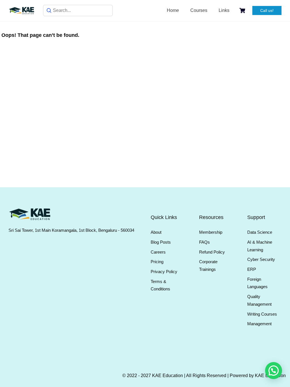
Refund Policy (212, 252)
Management (259, 323)
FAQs (204, 242)
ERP (251, 269)
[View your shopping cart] (243, 10)
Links (224, 10)
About (156, 232)
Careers (158, 252)
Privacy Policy (164, 271)
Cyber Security (261, 259)
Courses (198, 10)
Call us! (267, 10)
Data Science (259, 232)
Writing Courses (262, 314)
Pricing (157, 261)
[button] (273, 370)
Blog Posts (161, 242)
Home (173, 10)
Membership (210, 232)
